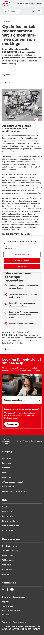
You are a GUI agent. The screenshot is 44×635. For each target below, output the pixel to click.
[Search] (6, 11)
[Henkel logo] (6, 3)
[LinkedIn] (3, 589)
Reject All (22, 266)
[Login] (33, 11)
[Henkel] (6, 441)
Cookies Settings (22, 254)
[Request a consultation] (22, 389)
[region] (22, 254)
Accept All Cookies (22, 260)
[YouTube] (12, 589)
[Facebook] (7, 589)
